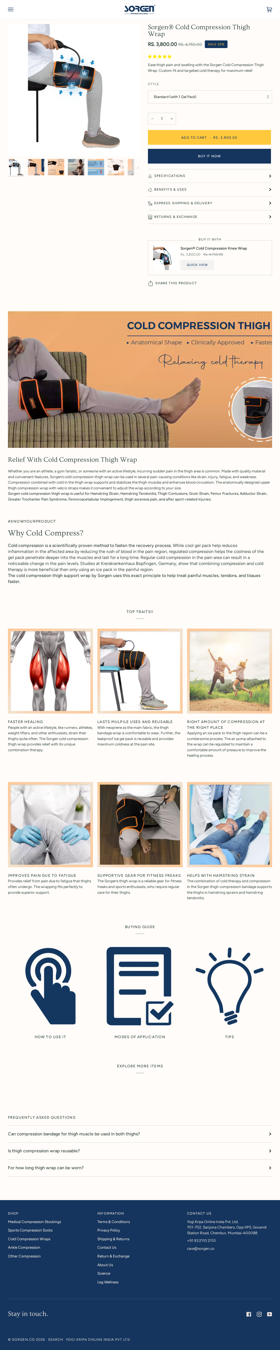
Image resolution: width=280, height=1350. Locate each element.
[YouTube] (269, 1314)
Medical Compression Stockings (34, 1221)
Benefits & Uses (170, 189)
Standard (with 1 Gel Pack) (175, 96)
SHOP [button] (13, 1213)
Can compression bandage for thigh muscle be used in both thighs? (74, 1133)
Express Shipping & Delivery (183, 203)
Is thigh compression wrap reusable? (44, 1150)
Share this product (176, 283)
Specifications (170, 176)
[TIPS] (229, 986)
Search (55, 1339)
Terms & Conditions (113, 1221)
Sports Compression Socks (30, 1230)
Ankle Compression (24, 1247)
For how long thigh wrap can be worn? (46, 1167)
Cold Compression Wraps (29, 1239)
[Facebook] (248, 1314)
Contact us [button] (199, 1213)
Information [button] (110, 1213)
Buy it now (209, 156)
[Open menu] (16, 9)
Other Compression (24, 1256)
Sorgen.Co (23, 1339)
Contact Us (106, 1247)
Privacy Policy (108, 1230)
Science (103, 1273)
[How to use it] (50, 986)
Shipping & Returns (113, 1239)
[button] (160, 56)
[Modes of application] (139, 986)
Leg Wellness (107, 1282)
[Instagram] (259, 1314)
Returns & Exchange (175, 217)
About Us (105, 1265)
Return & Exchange (113, 1256)
